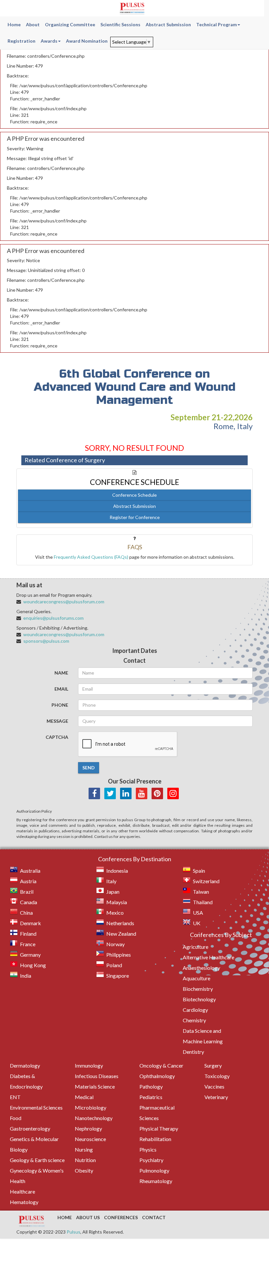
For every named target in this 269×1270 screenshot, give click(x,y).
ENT (15, 1097)
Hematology (24, 1202)
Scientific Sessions (120, 24)
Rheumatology (155, 1181)
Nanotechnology (94, 1118)
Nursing (84, 1149)
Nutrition (85, 1160)
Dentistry (193, 1052)
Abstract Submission (168, 24)
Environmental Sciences (36, 1107)
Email (61, 689)
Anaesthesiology (201, 968)
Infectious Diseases (96, 1076)
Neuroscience (90, 1139)
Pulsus (73, 1232)
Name (61, 673)
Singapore (117, 975)
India (25, 975)
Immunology (89, 1065)
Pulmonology (154, 1170)
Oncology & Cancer (161, 1065)
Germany (30, 954)
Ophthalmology (157, 1076)
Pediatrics (150, 1097)
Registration (21, 41)
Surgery (213, 1065)
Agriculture (195, 947)
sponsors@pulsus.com (46, 641)
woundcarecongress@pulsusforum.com (63, 601)
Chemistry (194, 1020)
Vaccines (214, 1086)
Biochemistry (198, 989)
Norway (115, 944)
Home (14, 24)
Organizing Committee (70, 24)
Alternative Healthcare (208, 957)
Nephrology (88, 1128)
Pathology (151, 1086)
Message (57, 721)
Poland (114, 965)
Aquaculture (196, 978)
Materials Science (95, 1086)
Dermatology (25, 1065)
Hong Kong (33, 965)
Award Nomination (87, 41)
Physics (147, 1149)
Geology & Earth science (37, 1160)
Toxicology (217, 1076)
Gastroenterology (30, 1128)
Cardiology (195, 1010)
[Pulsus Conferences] (32, 1221)
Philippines (118, 954)
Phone (60, 705)
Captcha (57, 737)
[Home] (132, 8)
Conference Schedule (134, 495)
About (33, 24)
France (27, 944)
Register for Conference (135, 517)
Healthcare (22, 1191)
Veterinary (216, 1097)
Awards (49, 41)
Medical (84, 1097)
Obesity (84, 1170)
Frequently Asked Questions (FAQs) (91, 557)
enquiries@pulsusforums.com (53, 618)
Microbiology (90, 1107)
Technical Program (216, 24)
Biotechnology (199, 999)
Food (15, 1118)
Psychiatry (151, 1160)
